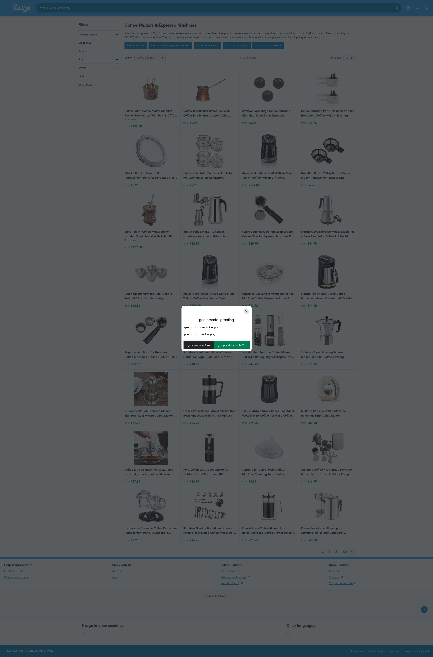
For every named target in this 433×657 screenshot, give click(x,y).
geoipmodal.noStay (199, 345)
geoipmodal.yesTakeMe (232, 345)
